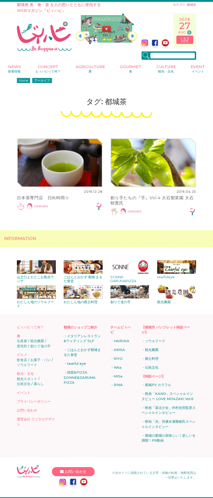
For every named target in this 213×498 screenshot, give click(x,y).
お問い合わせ (27, 410)
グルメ (22, 355)
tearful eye (76, 363)
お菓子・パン (40, 360)
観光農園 (37, 341)
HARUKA (41, 206)
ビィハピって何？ (30, 327)
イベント (23, 392)
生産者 (22, 341)
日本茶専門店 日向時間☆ (43, 197)
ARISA (119, 350)
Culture (166, 68)
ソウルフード (27, 365)
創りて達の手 (40, 346)
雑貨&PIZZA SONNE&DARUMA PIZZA (80, 377)
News (14, 68)
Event (198, 68)
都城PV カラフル (158, 385)
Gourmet (130, 68)
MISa (118, 376)
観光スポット (27, 379)
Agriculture (90, 68)
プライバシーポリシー (34, 401)
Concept (48, 68)
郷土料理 (151, 358)
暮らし (39, 384)
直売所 (22, 346)
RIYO (118, 358)
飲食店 (22, 360)
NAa (117, 367)
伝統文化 (23, 384)
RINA (118, 385)
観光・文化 (25, 373)
